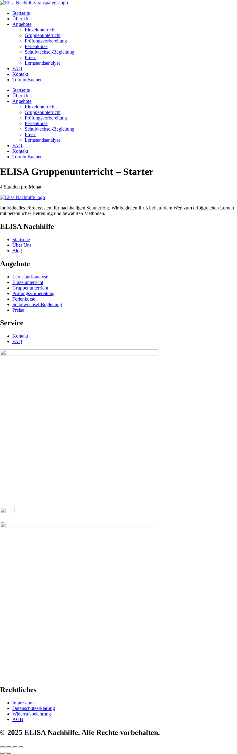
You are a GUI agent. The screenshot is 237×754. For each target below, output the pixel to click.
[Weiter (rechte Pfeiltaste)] (8, 753)
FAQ (17, 68)
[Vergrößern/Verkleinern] (2, 747)
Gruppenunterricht (42, 35)
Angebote (21, 24)
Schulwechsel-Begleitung (49, 52)
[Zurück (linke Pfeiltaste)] (2, 753)
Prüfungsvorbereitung (46, 40)
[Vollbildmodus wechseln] (8, 747)
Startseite (21, 13)
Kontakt (20, 74)
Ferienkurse (36, 46)
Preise (30, 57)
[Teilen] (14, 747)
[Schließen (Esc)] (21, 747)
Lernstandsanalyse (42, 63)
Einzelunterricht (40, 29)
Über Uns (21, 18)
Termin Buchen (27, 79)
